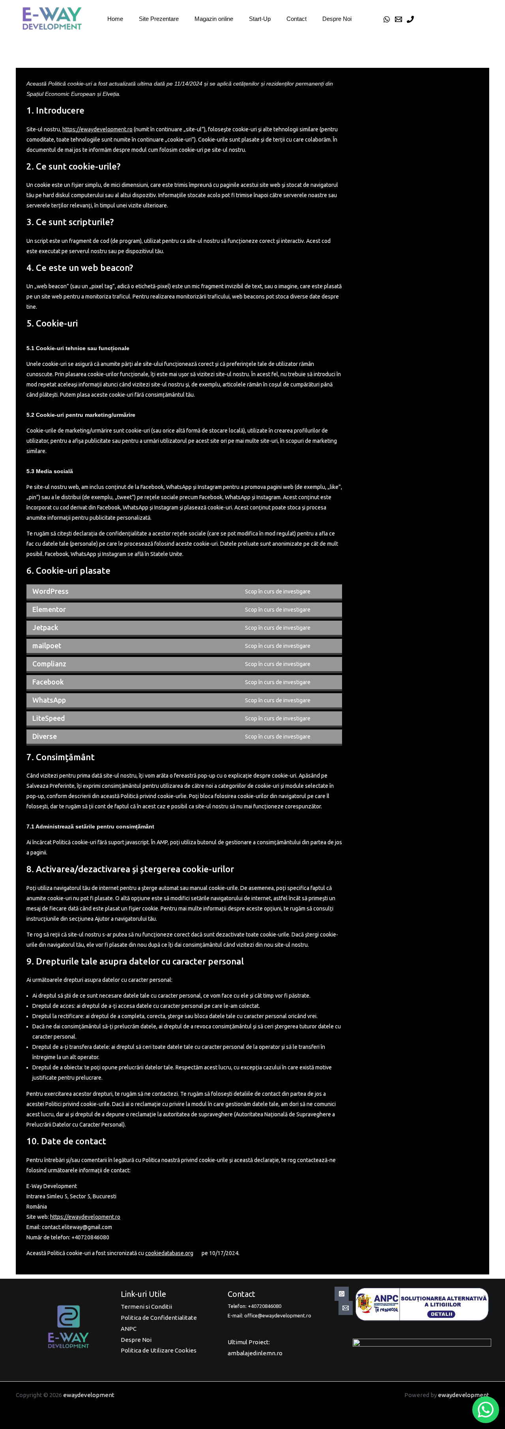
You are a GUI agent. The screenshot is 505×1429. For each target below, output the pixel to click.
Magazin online (214, 18)
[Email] (398, 19)
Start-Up (260, 18)
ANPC (129, 1328)
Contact (296, 18)
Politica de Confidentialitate (159, 1317)
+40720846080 (264, 1306)
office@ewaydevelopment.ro (277, 1315)
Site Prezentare (159, 18)
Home (115, 18)
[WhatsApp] (386, 19)
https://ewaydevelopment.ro (97, 129)
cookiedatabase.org (169, 1253)
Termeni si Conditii (146, 1306)
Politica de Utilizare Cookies (158, 1350)
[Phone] (410, 19)
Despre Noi (337, 18)
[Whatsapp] (342, 1294)
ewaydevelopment (88, 1395)
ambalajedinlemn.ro (255, 1353)
